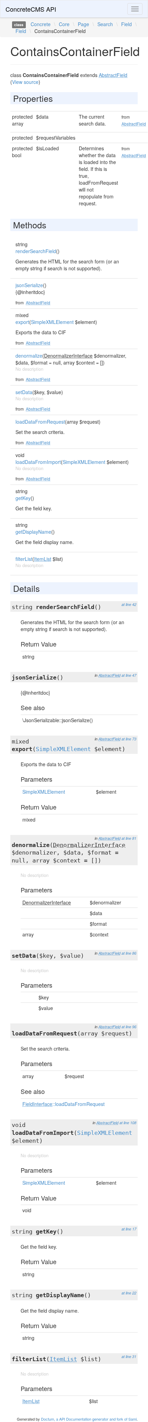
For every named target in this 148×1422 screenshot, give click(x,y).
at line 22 (128, 1292)
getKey (23, 498)
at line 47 (128, 675)
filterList (23, 558)
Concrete (41, 24)
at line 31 (128, 1356)
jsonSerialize (29, 285)
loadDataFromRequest (40, 421)
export (22, 321)
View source (25, 81)
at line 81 (128, 838)
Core (64, 24)
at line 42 (128, 604)
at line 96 (128, 1026)
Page (83, 24)
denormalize (28, 355)
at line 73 (128, 738)
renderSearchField (35, 251)
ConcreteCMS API (31, 8)
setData (23, 392)
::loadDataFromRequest (63, 1103)
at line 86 (128, 953)
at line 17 (128, 1228)
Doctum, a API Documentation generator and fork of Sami (89, 1419)
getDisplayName (33, 531)
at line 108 (127, 1122)
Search (105, 24)
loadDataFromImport (38, 461)
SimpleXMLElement (52, 321)
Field (126, 24)
